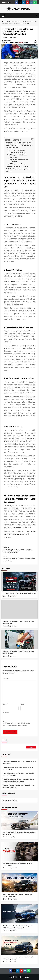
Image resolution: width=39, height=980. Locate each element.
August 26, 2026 (13, 868)
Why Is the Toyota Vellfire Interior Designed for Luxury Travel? (18, 768)
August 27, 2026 (13, 837)
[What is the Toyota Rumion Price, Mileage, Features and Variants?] (19, 820)
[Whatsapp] (35, 2)
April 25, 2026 (13, 626)
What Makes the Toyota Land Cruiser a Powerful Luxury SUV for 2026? (18, 774)
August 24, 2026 (13, 930)
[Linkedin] (23, 2)
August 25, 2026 (13, 899)
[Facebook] (16, 2)
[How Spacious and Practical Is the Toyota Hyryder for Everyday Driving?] (19, 945)
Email (22, 704)
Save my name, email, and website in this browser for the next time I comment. (16, 724)
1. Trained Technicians (17, 150)
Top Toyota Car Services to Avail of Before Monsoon (19, 593)
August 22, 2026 (13, 961)
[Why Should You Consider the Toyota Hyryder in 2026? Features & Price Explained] (19, 913)
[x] (20, 2)
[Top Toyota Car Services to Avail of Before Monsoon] (19, 581)
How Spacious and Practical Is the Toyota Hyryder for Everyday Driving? (19, 786)
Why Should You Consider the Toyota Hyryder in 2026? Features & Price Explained (18, 780)
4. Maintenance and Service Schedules (19, 160)
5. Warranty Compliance (17, 164)
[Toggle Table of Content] (31, 140)
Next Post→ (8, 538)
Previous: (17, 549)
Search (3, 740)
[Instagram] (31, 2)
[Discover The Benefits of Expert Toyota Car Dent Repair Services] (19, 609)
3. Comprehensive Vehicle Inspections (18, 156)
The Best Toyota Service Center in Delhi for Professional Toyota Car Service (18, 169)
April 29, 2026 (13, 596)
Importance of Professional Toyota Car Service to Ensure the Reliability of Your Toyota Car (19, 145)
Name (5, 704)
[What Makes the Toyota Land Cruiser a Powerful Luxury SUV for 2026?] (19, 882)
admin (6, 37)
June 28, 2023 (13, 37)
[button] (2, 15)
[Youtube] (27, 2)
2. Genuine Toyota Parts (17, 152)
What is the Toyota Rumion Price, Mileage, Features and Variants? (19, 762)
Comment (6, 678)
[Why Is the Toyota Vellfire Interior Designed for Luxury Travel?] (19, 851)
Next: (19, 558)
